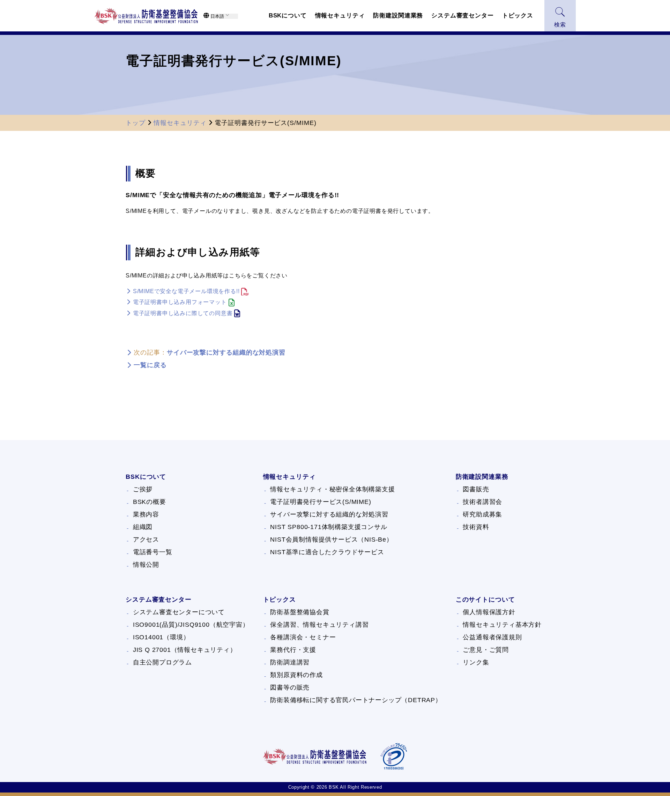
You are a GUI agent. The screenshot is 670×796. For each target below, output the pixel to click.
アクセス (146, 539)
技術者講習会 (482, 502)
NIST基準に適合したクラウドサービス (327, 552)
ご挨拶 (142, 489)
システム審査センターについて (179, 612)
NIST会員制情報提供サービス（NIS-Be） (331, 539)
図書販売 (476, 489)
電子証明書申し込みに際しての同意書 (183, 313)
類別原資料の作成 (296, 675)
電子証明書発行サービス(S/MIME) (320, 502)
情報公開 (146, 564)
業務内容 (146, 514)
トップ (136, 122)
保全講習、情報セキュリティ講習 (319, 625)
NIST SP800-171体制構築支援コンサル (328, 527)
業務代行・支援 (293, 650)
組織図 (142, 527)
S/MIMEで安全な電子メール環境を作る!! (186, 291)
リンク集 (476, 662)
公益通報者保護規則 (492, 637)
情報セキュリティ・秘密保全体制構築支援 (332, 489)
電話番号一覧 (152, 552)
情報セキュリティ (180, 122)
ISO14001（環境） (161, 637)
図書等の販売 (290, 687)
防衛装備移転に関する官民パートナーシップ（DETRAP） (355, 700)
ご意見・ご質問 (486, 650)
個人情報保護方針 (489, 612)
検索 (560, 25)
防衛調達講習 (290, 662)
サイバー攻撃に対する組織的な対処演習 (226, 352)
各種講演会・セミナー (303, 637)
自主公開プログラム (162, 662)
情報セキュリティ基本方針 (502, 625)
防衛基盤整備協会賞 (299, 612)
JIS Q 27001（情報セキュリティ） (185, 650)
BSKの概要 (149, 502)
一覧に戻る (150, 365)
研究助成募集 (482, 514)
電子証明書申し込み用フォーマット (180, 302)
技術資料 (476, 527)
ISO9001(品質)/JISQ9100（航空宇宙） (191, 625)
